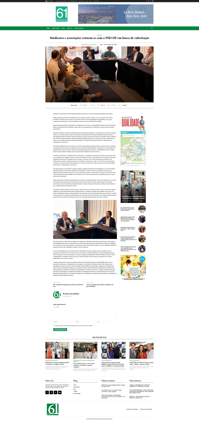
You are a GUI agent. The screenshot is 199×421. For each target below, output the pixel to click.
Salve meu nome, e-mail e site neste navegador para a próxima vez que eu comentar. (74, 325)
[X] (150, 1)
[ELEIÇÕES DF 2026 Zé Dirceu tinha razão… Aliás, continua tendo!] (142, 229)
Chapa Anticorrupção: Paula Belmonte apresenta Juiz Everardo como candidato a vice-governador (128, 219)
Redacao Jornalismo (90, 44)
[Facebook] (146, 1)
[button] (141, 28)
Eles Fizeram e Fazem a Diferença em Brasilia (83, 361)
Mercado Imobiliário (51, 360)
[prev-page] (140, 173)
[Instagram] (148, 1)
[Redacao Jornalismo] (57, 295)
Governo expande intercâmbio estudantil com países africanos (99, 285)
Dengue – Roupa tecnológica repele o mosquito (139, 397)
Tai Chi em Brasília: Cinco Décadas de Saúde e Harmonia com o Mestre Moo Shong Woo (141, 391)
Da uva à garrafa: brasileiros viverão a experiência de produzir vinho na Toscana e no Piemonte (129, 238)
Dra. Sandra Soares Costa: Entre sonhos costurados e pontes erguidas (127, 209)
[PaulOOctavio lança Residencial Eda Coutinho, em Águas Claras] (133, 186)
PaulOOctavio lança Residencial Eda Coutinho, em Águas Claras (133, 197)
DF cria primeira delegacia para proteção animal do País (68, 285)
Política (99, 35)
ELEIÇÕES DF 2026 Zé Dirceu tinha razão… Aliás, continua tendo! (128, 229)
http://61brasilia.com (67, 296)
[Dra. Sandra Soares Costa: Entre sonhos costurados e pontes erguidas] (142, 209)
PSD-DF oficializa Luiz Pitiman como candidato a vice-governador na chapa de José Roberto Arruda (128, 248)
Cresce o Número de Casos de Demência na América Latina (139, 385)
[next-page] (143, 173)
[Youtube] (153, 1)
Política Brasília (106, 360)
